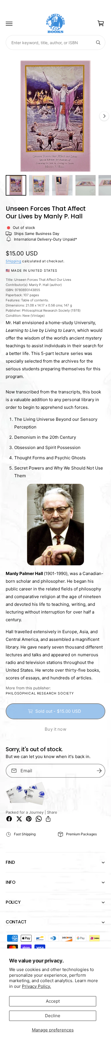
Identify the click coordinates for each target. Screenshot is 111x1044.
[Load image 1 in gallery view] (16, 185)
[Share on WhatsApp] (38, 818)
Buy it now (55, 729)
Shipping (13, 261)
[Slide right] (104, 116)
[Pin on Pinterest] (28, 818)
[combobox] (55, 42)
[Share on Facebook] (9, 818)
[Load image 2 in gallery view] (39, 185)
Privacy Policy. (36, 986)
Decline (52, 1015)
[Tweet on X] (19, 818)
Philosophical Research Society (40, 693)
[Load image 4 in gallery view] (85, 185)
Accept (53, 1001)
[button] (9, 23)
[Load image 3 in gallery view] (62, 185)
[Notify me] (99, 771)
